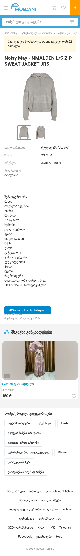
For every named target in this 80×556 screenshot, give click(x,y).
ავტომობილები (49, 518)
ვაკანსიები (44, 536)
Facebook (25, 536)
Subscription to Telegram (29, 310)
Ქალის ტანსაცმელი (18, 384)
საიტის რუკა (16, 491)
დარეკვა (35, 491)
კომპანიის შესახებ (59, 491)
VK (53, 527)
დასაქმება (26, 518)
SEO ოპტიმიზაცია (20, 527)
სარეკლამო (28, 500)
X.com (42, 527)
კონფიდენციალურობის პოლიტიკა (33, 509)
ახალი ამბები (51, 500)
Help (59, 536)
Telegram (65, 527)
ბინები (67, 509)
